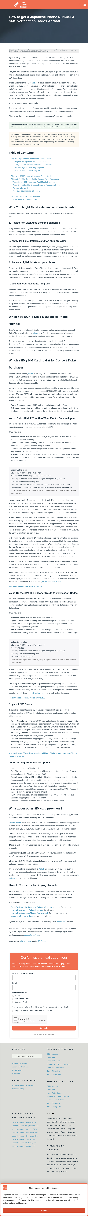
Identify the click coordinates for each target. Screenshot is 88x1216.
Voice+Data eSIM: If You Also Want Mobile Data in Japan (35, 182)
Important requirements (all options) (26, 191)
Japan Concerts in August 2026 (24, 1122)
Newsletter (16, 1074)
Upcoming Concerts (19, 1063)
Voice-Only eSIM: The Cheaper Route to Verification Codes (36, 185)
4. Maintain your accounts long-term (26, 171)
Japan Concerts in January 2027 (24, 1139)
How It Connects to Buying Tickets (24, 199)
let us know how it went (51, 582)
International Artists (22, 999)
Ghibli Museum (52, 1054)
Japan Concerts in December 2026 (25, 1136)
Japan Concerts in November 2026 (25, 1133)
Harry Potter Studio (54, 1061)
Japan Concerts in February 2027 (24, 1143)
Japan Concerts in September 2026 (25, 1126)
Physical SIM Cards (20, 188)
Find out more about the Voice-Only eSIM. (27, 698)
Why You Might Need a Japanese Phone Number (31, 159)
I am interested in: (19, 993)
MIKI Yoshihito (25, 941)
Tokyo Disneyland (53, 1071)
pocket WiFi (61, 922)
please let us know (31, 935)
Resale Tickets (17, 1070)
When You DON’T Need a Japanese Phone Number (32, 176)
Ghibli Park (51, 1057)
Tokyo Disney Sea (54, 1074)
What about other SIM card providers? (26, 196)
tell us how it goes (39, 693)
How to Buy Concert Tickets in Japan (27, 910)
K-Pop (17, 996)
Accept (44, 1210)
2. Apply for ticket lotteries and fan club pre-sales (32, 165)
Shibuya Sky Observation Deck (59, 1064)
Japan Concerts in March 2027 (23, 1146)
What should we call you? (22, 973)
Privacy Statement (50, 1007)
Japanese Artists (21, 1002)
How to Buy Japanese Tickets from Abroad (29, 913)
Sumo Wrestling (18, 1089)
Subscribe (44, 1028)
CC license (42, 941)
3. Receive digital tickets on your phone (28, 168)
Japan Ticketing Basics (21, 1067)
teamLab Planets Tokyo (56, 1068)
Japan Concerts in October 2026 (24, 1129)
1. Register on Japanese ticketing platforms (29, 162)
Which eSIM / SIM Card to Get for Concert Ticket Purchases (35, 179)
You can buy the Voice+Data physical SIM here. (29, 753)
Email (14, 983)
